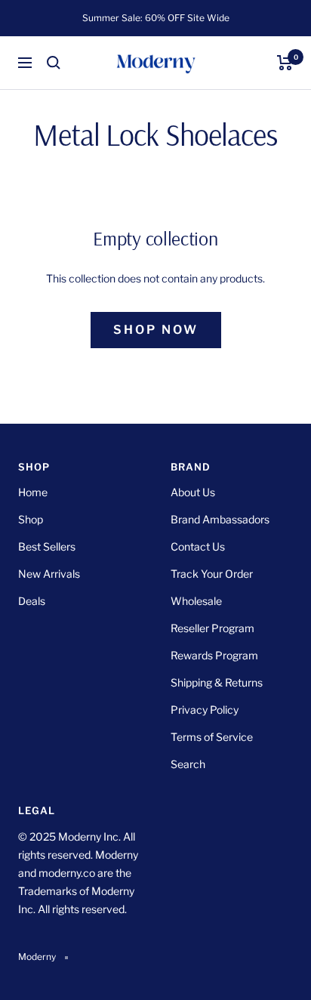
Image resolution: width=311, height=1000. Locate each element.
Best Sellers (46, 546)
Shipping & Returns (217, 682)
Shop (30, 519)
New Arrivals (49, 573)
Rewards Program (214, 655)
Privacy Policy (205, 709)
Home (33, 492)
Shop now (156, 330)
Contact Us (198, 546)
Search (188, 764)
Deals (31, 600)
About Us (193, 492)
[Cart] (285, 62)
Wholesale (196, 600)
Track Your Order (212, 573)
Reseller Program (212, 628)
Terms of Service (212, 736)
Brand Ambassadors (220, 519)
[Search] (53, 62)
